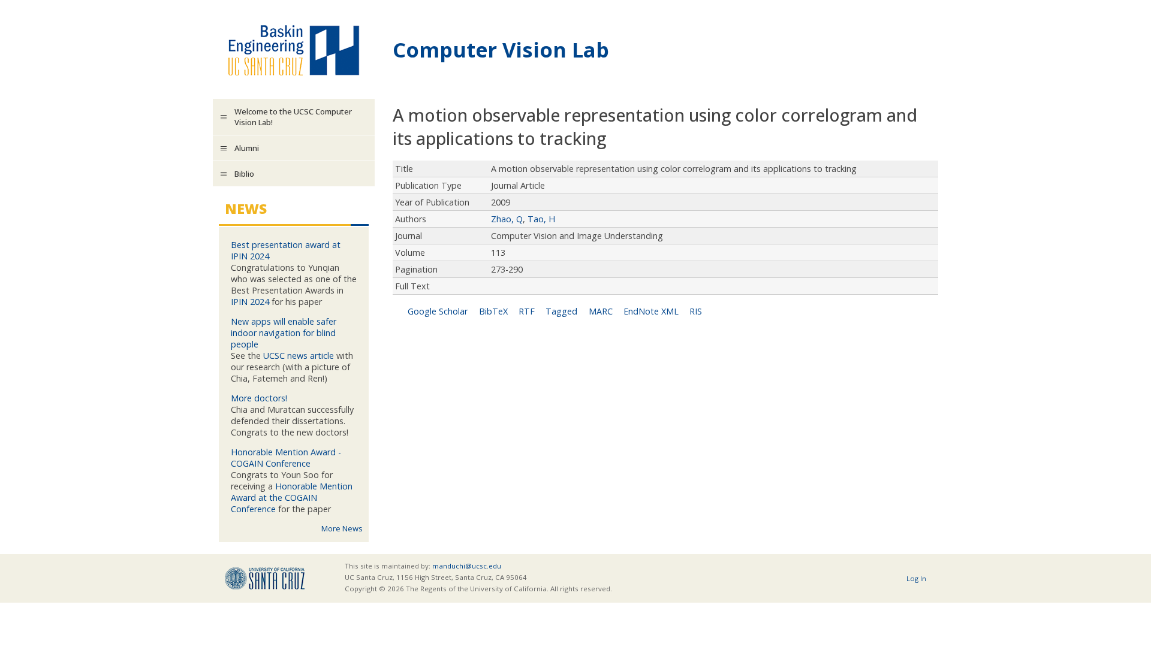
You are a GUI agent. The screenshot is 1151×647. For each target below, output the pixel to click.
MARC (601, 311)
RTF (527, 311)
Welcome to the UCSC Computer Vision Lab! (293, 117)
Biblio (244, 173)
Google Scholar (438, 311)
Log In (916, 578)
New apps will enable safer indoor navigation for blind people (283, 333)
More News (342, 528)
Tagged (561, 311)
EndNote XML (651, 311)
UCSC (265, 578)
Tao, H (541, 219)
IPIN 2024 (250, 301)
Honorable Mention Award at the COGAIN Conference (291, 497)
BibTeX (493, 311)
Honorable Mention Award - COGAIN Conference (286, 457)
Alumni (246, 148)
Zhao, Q (507, 219)
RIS (695, 311)
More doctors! (259, 398)
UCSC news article (298, 355)
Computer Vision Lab (501, 49)
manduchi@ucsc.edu (466, 565)
